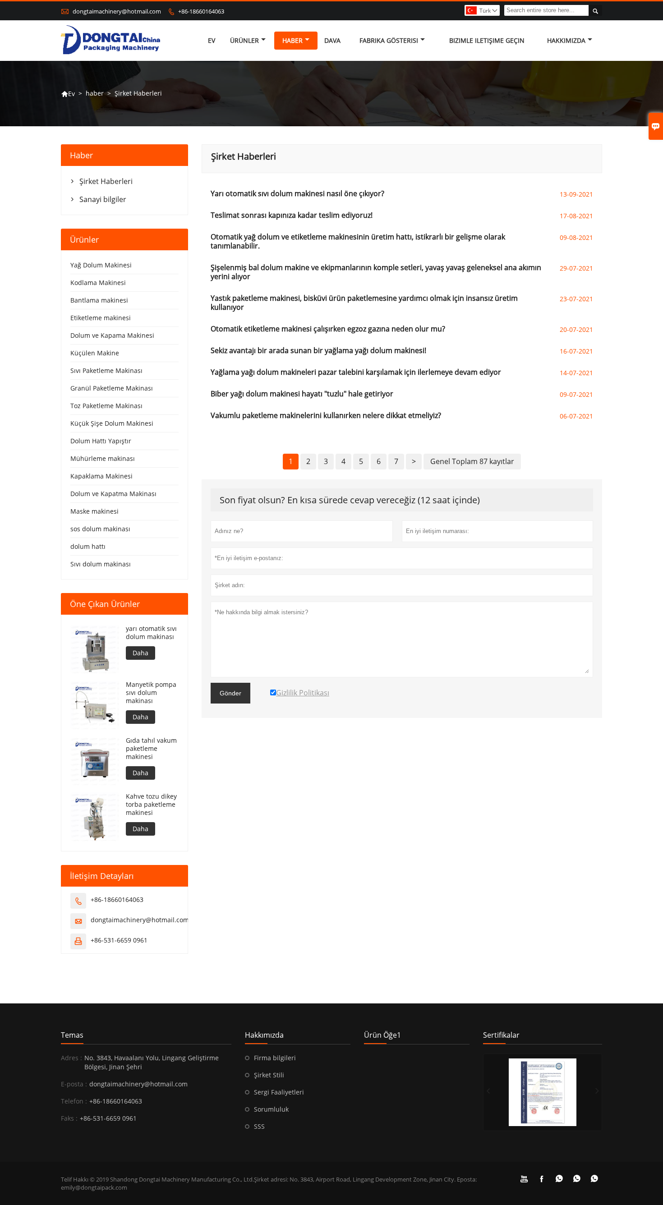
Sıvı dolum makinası (100, 564)
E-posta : (74, 1084)
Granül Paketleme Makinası (111, 388)
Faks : (69, 1118)
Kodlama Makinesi (98, 282)
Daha (140, 652)
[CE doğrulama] (542, 1092)
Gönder (230, 693)
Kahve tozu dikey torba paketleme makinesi (151, 804)
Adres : (71, 1057)
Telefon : (74, 1101)
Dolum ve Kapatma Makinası (113, 493)
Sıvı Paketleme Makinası (106, 370)
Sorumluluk (271, 1109)
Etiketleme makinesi (100, 317)
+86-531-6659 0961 (119, 940)
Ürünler (244, 40)
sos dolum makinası (100, 528)
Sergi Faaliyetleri (279, 1092)
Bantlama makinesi (99, 300)
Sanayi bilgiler (102, 199)
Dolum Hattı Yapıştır (100, 441)
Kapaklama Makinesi (101, 476)
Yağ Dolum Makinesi (101, 265)
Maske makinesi (94, 511)
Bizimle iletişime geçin (487, 40)
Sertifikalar (501, 1035)
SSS (259, 1126)
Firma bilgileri (275, 1057)
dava (332, 40)
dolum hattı (88, 546)
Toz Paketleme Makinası (106, 405)
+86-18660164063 (201, 11)
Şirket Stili (269, 1075)
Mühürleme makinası (102, 458)
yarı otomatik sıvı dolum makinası (151, 633)
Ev (211, 40)
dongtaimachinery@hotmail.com (117, 11)
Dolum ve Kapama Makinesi (112, 335)
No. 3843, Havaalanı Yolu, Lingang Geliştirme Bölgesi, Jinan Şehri (151, 1062)
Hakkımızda (566, 40)
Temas (72, 1035)
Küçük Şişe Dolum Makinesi (111, 423)
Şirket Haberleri (106, 181)
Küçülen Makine (94, 353)
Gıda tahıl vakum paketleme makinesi (151, 748)
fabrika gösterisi (388, 40)
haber (292, 40)
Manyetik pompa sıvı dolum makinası (151, 693)
